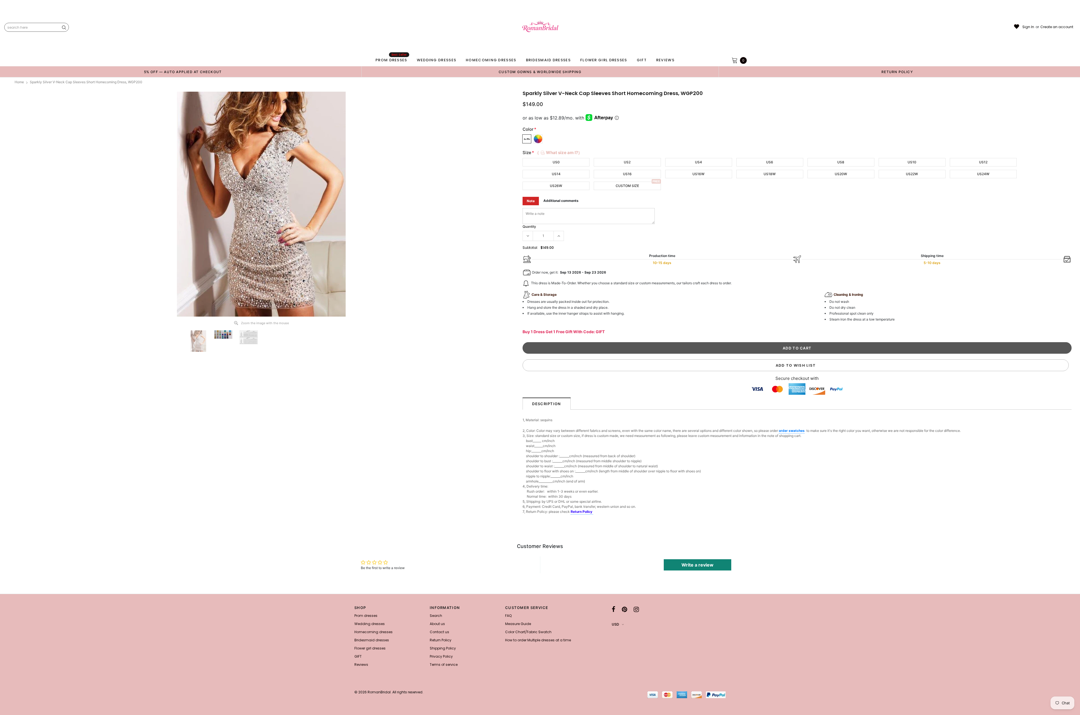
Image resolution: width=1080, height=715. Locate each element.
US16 (627, 174)
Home (19, 82)
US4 (698, 162)
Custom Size (627, 186)
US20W (841, 174)
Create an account (1056, 27)
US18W (770, 174)
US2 (627, 162)
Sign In (1028, 27)
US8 (840, 162)
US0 (556, 162)
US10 (912, 162)
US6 (769, 162)
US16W (698, 174)
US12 (983, 162)
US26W (556, 186)
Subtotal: (530, 247)
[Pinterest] (624, 609)
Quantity (529, 226)
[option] (182, 71)
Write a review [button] (697, 565)
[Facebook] (613, 609)
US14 (556, 174)
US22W (912, 174)
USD (615, 624)
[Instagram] (636, 609)
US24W (983, 174)
